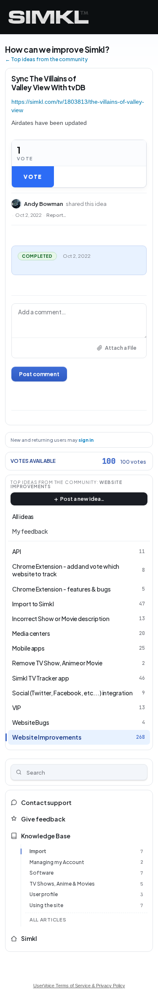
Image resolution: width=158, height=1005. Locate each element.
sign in (86, 440)
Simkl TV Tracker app (40, 678)
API (16, 551)
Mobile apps (28, 648)
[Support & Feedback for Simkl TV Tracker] (48, 17)
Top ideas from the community (54, 482)
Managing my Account (56, 862)
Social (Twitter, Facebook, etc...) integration (72, 693)
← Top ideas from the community (46, 59)
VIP (16, 707)
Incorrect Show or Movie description (61, 618)
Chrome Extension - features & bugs (61, 589)
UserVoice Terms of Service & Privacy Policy (79, 985)
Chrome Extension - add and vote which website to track (65, 570)
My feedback (30, 531)
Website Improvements (46, 737)
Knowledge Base (45, 836)
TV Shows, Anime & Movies (62, 884)
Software (41, 873)
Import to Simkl (33, 604)
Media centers (31, 633)
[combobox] (79, 772)
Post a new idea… (82, 498)
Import (37, 851)
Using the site (46, 905)
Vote (33, 176)
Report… (56, 215)
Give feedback (43, 819)
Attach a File (121, 347)
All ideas (23, 516)
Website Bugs (30, 722)
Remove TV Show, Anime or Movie (57, 663)
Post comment (39, 373)
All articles (47, 919)
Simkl (29, 938)
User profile (43, 894)
